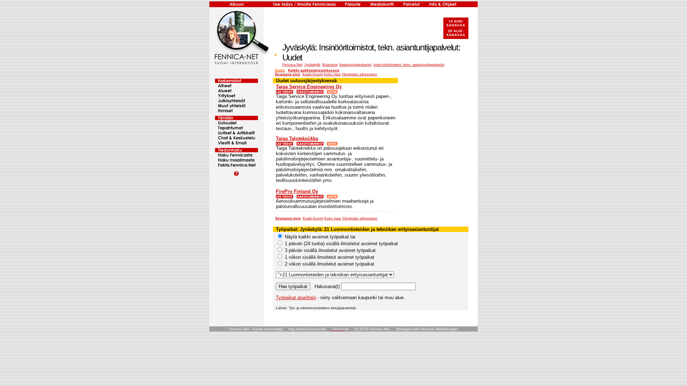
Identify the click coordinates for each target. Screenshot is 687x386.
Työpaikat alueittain (296, 297)
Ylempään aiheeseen (359, 74)
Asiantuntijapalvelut (355, 64)
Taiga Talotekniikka (297, 138)
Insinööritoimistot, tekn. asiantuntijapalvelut (409, 64)
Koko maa (332, 74)
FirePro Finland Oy (297, 191)
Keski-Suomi (312, 74)
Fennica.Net (292, 64)
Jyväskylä (312, 64)
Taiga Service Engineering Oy (309, 86)
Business (329, 64)
